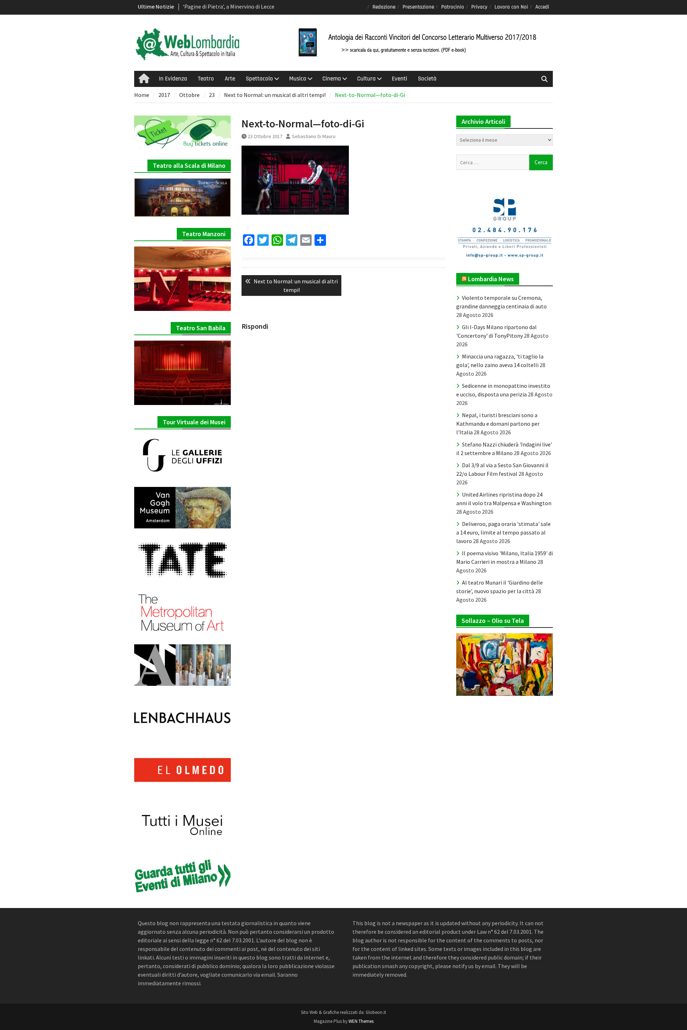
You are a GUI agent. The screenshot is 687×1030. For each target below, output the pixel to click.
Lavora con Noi (511, 7)
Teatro (206, 79)
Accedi (542, 7)
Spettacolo (259, 79)
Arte (230, 79)
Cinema (331, 79)
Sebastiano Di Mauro (314, 136)
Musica (297, 79)
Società (427, 79)
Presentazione (418, 7)
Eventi (399, 79)
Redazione (383, 7)
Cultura (366, 79)
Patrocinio (452, 7)
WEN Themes (361, 1021)
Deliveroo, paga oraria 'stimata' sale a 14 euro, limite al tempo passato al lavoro (503, 532)
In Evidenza (173, 79)
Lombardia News (491, 279)
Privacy (479, 7)
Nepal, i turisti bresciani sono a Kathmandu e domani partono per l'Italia (498, 423)
